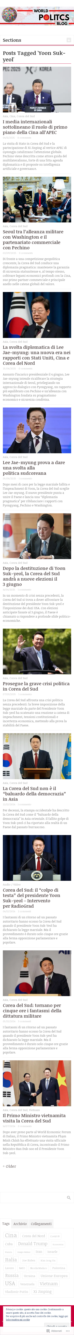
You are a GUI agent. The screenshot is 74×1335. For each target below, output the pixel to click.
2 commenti (24, 911)
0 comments (24, 137)
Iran (39, 1251)
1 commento (25, 478)
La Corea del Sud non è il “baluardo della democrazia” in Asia (34, 793)
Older (11, 1166)
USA (10, 1283)
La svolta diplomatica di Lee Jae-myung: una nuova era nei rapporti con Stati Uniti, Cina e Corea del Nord (37, 355)
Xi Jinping (42, 1291)
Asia (5, 116)
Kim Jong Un (48, 1260)
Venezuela (27, 1284)
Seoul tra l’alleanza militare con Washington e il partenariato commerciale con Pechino (33, 239)
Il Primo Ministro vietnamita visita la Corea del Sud (34, 1118)
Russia (12, 1275)
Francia (8, 1252)
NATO (22, 1268)
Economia (58, 1244)
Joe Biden (28, 1260)
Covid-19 (55, 1236)
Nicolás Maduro (38, 1268)
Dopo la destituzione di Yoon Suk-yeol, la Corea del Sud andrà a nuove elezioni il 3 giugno (34, 576)
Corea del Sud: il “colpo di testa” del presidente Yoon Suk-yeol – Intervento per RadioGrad (31, 898)
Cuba (9, 1244)
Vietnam (34, 1110)
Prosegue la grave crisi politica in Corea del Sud (36, 686)
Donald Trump (32, 1243)
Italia (11, 1259)
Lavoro (9, 1268)
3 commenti (24, 1021)
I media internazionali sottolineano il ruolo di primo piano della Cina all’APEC (35, 126)
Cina (12, 116)
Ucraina (29, 1276)
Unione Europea (54, 1275)
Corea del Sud (26, 116)
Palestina (58, 1268)
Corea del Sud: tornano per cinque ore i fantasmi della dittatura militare (32, 1010)
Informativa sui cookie (18, 1319)
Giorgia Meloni (23, 1252)
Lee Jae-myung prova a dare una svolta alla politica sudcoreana (34, 467)
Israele (52, 1251)
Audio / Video (12, 884)
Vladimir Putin (16, 1291)
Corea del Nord (33, 1236)
